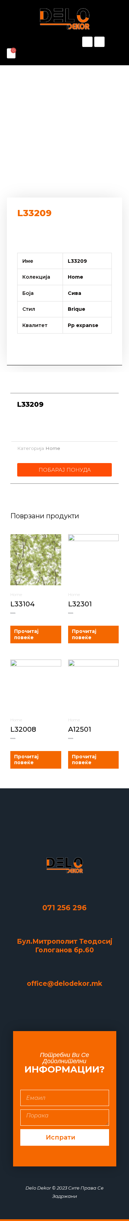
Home (52, 448)
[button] (35, 41)
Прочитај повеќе (26, 634)
